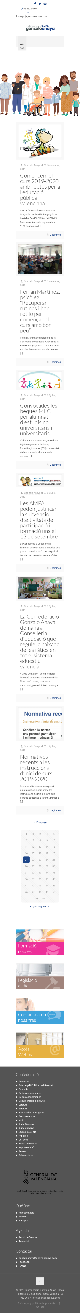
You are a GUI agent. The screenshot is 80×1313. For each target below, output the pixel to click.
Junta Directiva (26, 1124)
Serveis (22, 1151)
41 (26, 885)
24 (47, 859)
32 (33, 872)
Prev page (41, 822)
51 (36, 898)
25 (53, 859)
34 (47, 872)
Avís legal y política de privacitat (37, 1303)
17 (33, 853)
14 (47, 846)
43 (40, 885)
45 (53, 885)
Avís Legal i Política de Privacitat (36, 1085)
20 (53, 853)
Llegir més (55, 234)
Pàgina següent (38, 906)
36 (26, 879)
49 (47, 892)
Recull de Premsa (28, 1143)
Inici (21, 1120)
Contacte (23, 1089)
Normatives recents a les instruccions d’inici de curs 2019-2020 (36, 767)
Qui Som (23, 1139)
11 (26, 846)
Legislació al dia (27, 1132)
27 (33, 866)
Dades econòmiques (30, 1093)
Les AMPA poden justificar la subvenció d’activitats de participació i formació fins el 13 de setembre (39, 520)
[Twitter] (40, 3)
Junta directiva (26, 1128)
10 (53, 840)
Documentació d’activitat (32, 1100)
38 (40, 879)
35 (53, 872)
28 (40, 866)
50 (53, 892)
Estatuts (23, 1104)
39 (47, 879)
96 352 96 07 (30, 8)
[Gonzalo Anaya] (40, 27)
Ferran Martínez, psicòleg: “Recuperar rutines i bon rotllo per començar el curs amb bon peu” (40, 311)
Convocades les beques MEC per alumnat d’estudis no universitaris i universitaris (38, 419)
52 (43, 898)
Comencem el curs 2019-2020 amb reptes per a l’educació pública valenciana (40, 189)
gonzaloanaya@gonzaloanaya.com (28, 16)
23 (40, 859)
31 (26, 872)
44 (47, 885)
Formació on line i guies (31, 1112)
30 (53, 866)
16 (26, 853)
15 (53, 846)
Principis (23, 1135)
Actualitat (24, 1081)
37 (33, 879)
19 (47, 853)
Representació (26, 1147)
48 (40, 892)
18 (40, 853)
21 (26, 859)
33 (40, 872)
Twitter (22, 1265)
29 (47, 866)
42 (33, 885)
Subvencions (26, 1155)
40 (53, 879)
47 (33, 892)
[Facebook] (35, 3)
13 (40, 846)
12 (33, 846)
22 (33, 859)
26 (26, 866)
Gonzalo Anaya (32, 165)
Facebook (24, 1261)
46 (26, 892)
